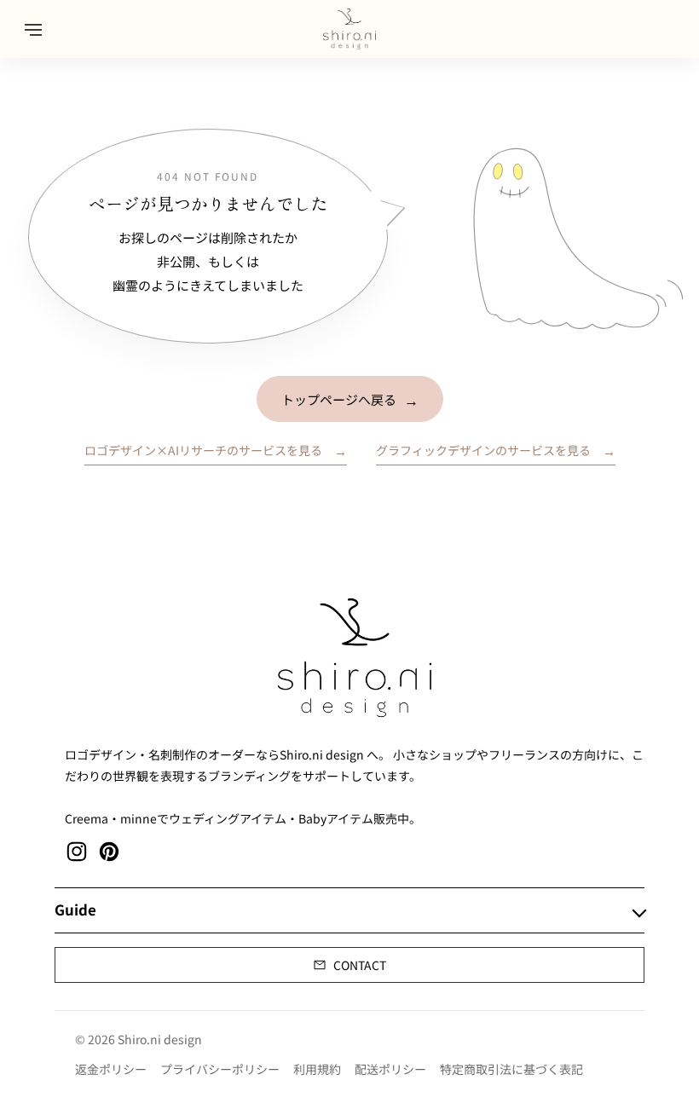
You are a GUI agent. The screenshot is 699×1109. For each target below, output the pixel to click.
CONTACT (359, 964)
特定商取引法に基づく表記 (511, 1068)
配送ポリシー (390, 1068)
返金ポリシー (111, 1068)
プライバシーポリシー (220, 1068)
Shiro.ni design (160, 1039)
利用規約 (317, 1068)
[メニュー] (33, 29)
